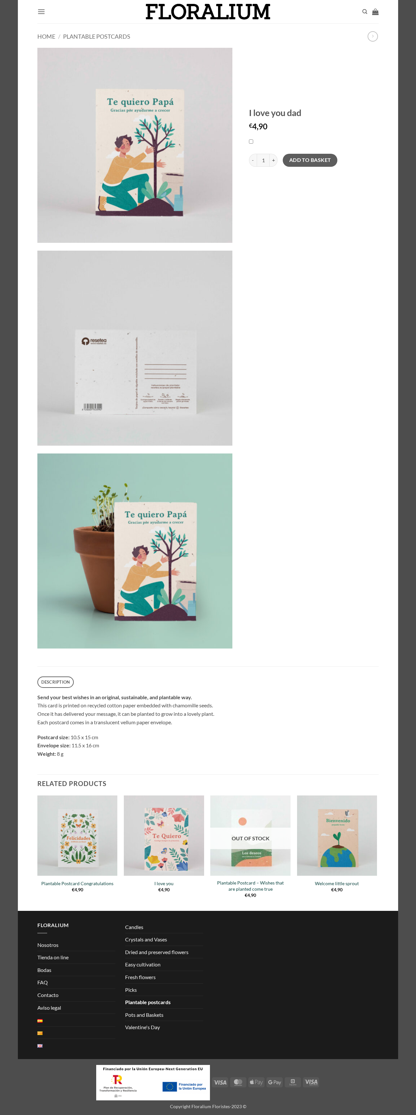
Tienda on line (53, 957)
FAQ (42, 982)
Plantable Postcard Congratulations (77, 883)
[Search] (364, 12)
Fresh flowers (140, 977)
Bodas (44, 970)
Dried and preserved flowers (156, 952)
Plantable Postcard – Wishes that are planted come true (250, 886)
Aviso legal (49, 1007)
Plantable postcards (96, 36)
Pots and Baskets (144, 1015)
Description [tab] (55, 682)
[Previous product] (373, 36)
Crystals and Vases (146, 939)
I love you (164, 883)
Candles (134, 927)
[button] (41, 12)
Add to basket (310, 160)
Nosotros (47, 945)
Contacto (47, 995)
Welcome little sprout (337, 883)
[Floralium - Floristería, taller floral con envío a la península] (208, 12)
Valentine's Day (142, 1027)
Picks (131, 990)
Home (46, 36)
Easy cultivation (143, 964)
